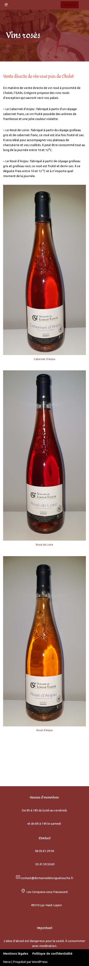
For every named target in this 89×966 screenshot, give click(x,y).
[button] (80, 5)
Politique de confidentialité (52, 953)
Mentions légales (15, 953)
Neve (7, 962)
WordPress (40, 962)
